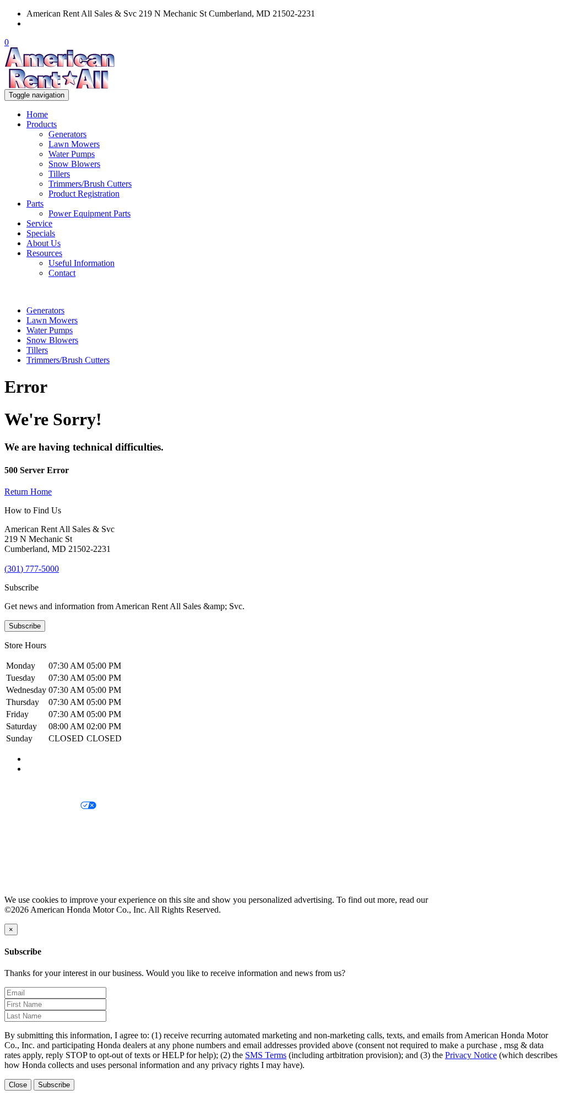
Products (41, 124)
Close (18, 1085)
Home (37, 114)
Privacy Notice (30, 787)
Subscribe (25, 626)
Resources (44, 253)
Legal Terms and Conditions (53, 825)
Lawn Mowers (74, 144)
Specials (40, 233)
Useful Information (81, 263)
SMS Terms (25, 843)
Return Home (28, 491)
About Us (43, 243)
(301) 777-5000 (53, 23)
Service (39, 223)
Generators (67, 134)
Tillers (59, 173)
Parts (35, 203)
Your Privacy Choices (42, 806)
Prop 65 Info (26, 862)
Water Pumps (71, 154)
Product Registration (84, 193)
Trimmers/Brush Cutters (90, 183)
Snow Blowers (74, 164)
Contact (61, 273)
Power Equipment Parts (89, 213)
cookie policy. (454, 899)
